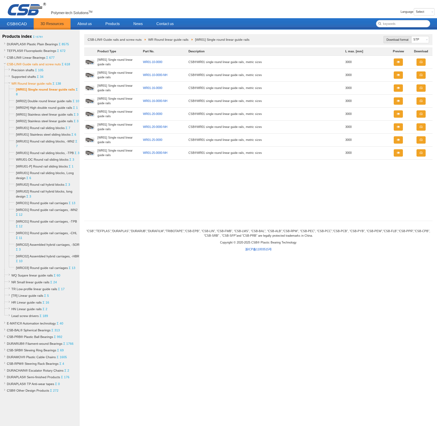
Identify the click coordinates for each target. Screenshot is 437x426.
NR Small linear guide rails (30, 282)
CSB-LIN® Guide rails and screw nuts (34, 64)
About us (84, 24)
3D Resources (52, 24)
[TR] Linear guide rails (27, 295)
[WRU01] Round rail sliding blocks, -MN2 (45, 141)
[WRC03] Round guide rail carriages (42, 268)
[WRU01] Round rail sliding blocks (40, 128)
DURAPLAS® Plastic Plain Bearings (32, 44)
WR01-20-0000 (152, 114)
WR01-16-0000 (152, 88)
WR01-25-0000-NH (155, 153)
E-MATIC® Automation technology (31, 323)
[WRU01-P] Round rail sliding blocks (42, 166)
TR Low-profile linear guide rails (34, 289)
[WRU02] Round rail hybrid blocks (40, 184)
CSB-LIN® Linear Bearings (26, 57)
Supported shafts (23, 77)
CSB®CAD (17, 24)
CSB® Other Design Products (28, 390)
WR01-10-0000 (152, 62)
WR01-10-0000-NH (155, 75)
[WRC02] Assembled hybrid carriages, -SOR (47, 244)
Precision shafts (22, 70)
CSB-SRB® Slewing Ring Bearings (31, 350)
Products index (17, 36)
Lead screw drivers (25, 316)
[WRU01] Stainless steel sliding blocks (43, 134)
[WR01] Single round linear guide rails (45, 89)
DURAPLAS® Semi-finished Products (33, 377)
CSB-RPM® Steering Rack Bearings (32, 363)
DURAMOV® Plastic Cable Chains (31, 357)
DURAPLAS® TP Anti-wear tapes (30, 384)
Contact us (165, 24)
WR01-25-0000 (152, 140)
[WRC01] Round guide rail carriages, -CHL (46, 233)
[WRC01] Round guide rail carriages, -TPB (46, 221)
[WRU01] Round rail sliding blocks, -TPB (45, 153)
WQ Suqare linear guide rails (32, 275)
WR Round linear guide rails (31, 83)
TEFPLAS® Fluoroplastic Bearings (31, 51)
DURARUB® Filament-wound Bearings (34, 343)
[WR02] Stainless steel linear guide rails (44, 121)
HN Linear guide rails (26, 309)
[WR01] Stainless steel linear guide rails (44, 114)
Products (112, 24)
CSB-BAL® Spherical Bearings (29, 330)
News (138, 24)
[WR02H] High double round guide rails (44, 107)
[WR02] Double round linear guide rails (44, 101)
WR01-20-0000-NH (155, 127)
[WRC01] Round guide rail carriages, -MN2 (47, 210)
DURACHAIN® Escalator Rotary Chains (35, 370)
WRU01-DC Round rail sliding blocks (42, 159)
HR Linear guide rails (26, 302)
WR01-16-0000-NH (155, 101)
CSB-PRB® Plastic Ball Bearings (30, 337)
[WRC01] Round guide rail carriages (42, 203)
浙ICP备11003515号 (258, 249)
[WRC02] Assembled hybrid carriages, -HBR (47, 256)
